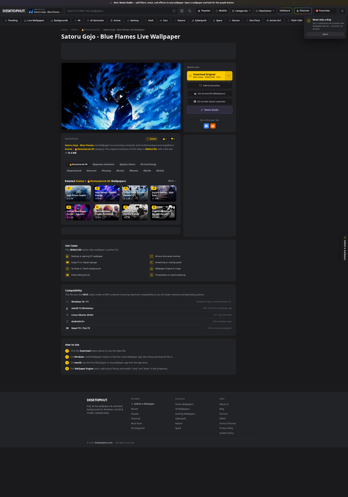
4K (79, 20)
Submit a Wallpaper (144, 403)
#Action (120, 170)
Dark (150, 20)
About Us (224, 404)
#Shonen (133, 170)
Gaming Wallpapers (185, 413)
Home (64, 29)
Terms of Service (227, 423)
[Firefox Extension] (213, 126)
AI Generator (97, 20)
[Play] (66, 127)
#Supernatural (74, 170)
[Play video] (121, 96)
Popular (205, 10)
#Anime (160, 170)
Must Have (136, 423)
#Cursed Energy (148, 164)
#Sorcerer (92, 170)
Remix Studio (211, 109)
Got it (325, 34)
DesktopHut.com (103, 442)
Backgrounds (61, 20)
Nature (181, 20)
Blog (221, 408)
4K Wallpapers (182, 408)
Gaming (134, 20)
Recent (134, 408)
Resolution (265, 11)
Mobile (223, 10)
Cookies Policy (226, 432)
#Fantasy (106, 170)
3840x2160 (151, 149)
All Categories (138, 428)
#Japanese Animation (103, 164)
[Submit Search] (190, 10)
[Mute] (156, 127)
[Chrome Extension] (206, 126)
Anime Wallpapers (184, 404)
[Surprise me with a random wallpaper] (182, 10)
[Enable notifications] (342, 11)
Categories (241, 11)
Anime (117, 20)
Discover (304, 10)
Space (219, 20)
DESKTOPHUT (97, 400)
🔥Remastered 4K (90, 29)
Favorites (326, 10)
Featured (135, 418)
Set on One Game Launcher (211, 101)
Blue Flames (87, 145)
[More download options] (228, 75)
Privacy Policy (226, 428)
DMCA (222, 418)
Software (285, 10)
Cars (165, 20)
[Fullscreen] (176, 127)
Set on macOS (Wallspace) (211, 93)
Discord (223, 413)
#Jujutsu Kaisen (127, 164)
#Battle (147, 170)
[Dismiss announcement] (294, 3)
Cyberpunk (200, 20)
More (171, 180)
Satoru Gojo (71, 145)
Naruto (236, 20)
